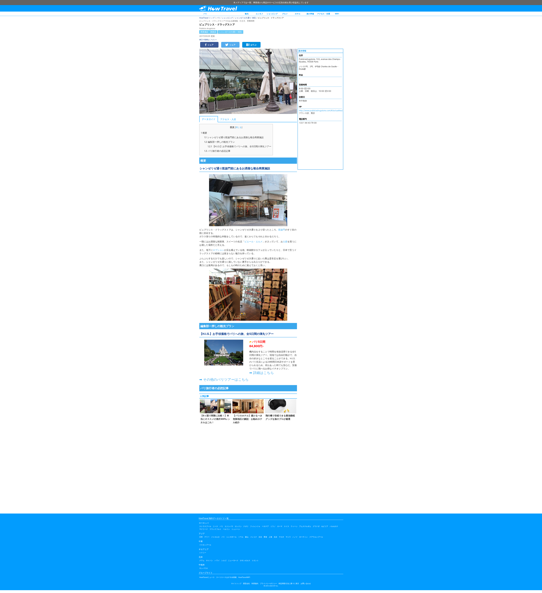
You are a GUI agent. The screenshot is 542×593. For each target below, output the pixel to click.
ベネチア (265, 526)
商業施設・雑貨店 (208, 32)
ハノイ (295, 537)
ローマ (279, 526)
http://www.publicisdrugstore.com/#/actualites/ (321, 110)
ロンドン (238, 526)
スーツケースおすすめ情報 (226, 577)
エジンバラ (229, 526)
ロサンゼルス (245, 560)
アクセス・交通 (323, 14)
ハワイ (217, 560)
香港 (265, 537)
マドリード (203, 529)
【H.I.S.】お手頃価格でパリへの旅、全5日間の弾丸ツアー (239, 146)
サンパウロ (203, 568)
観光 (247, 14)
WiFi (337, 14)
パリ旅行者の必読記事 (217, 150)
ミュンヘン (235, 529)
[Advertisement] (248, 468)
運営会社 (246, 583)
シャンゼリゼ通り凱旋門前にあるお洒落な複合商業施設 (234, 137)
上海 (270, 537)
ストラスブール (205, 526)
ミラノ (273, 526)
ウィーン (294, 526)
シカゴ (223, 560)
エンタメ (259, 14)
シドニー (202, 552)
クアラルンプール (316, 537)
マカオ (281, 537)
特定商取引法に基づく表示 (289, 583)
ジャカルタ (215, 537)
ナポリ (245, 526)
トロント (255, 560)
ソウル (240, 537)
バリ (223, 537)
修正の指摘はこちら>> (208, 40)
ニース (215, 526)
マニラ (288, 537)
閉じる (239, 127)
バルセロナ (334, 526)
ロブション (218, 250)
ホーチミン (303, 537)
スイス (286, 526)
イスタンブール (205, 545)
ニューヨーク (233, 560)
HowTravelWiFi (244, 577)
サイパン (209, 560)
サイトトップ (236, 583)
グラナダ (316, 526)
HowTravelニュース (207, 577)
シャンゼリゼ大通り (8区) (245, 18)
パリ (205, 14)
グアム (201, 560)
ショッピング (272, 14)
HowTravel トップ (207, 18)
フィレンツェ (255, 526)
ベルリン (226, 529)
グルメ (285, 14)
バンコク (253, 537)
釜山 (246, 537)
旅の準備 (310, 14)
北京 (275, 537)
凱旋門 (281, 229)
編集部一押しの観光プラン (219, 141)
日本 (201, 537)
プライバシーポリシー (268, 583)
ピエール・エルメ (253, 241)
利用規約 (255, 583)
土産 (285, 241)
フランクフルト (215, 529)
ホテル (297, 14)
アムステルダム (305, 526)
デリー (206, 537)
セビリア (324, 526)
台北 (260, 537)
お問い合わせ (306, 583)
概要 (204, 132)
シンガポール (231, 537)
